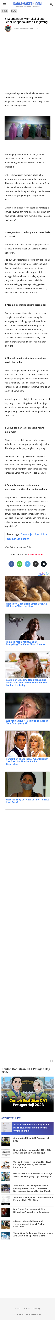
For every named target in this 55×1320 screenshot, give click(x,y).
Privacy (36, 1309)
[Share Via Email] (44, 564)
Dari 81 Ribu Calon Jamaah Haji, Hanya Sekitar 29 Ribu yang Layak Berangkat (32, 1175)
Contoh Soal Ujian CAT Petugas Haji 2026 (25, 1070)
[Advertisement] (27, 61)
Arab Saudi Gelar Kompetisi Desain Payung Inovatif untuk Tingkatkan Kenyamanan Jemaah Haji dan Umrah (32, 1188)
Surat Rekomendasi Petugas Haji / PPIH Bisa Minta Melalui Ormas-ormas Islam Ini (32, 1127)
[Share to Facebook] (11, 564)
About (17, 1309)
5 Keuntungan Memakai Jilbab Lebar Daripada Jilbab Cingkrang (26, 20)
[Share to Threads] (36, 564)
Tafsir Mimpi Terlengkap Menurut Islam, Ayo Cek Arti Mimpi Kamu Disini (33, 1234)
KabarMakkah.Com (30, 28)
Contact (27, 1309)
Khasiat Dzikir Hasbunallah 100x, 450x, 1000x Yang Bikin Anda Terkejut (32, 1151)
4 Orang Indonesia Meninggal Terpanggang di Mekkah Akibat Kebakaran (28, 1224)
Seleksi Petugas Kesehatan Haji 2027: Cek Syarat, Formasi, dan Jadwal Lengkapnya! (32, 1164)
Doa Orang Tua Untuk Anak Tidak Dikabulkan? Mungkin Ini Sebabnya (31, 1210)
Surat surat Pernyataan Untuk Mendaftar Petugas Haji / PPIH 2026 (33, 1198)
